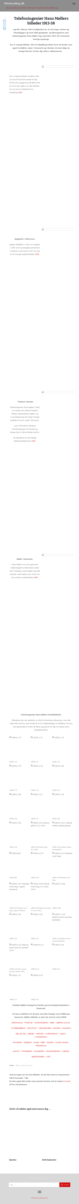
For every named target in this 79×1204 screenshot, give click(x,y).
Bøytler (24, 1137)
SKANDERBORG (53, 1051)
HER (20, 92)
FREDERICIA (41, 1045)
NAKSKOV (66, 1028)
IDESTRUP (32, 1028)
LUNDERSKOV (41, 1037)
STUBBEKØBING (18, 1028)
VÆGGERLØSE (44, 1028)
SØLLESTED (21, 1033)
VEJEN (62, 1033)
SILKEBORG (39, 1051)
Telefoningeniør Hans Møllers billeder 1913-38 (41, 20)
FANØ (36, 1042)
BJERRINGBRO (38, 1056)
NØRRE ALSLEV (63, 1022)
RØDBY (31, 1033)
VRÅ (48, 1056)
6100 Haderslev (57, 1137)
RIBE (43, 1042)
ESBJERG (28, 1042)
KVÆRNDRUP (51, 1033)
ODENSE (40, 1033)
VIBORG (65, 1051)
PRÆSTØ (28, 1022)
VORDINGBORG (41, 1022)
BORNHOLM (17, 1022)
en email (66, 1081)
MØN (52, 1022)
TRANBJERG (26, 1051)
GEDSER (56, 1028)
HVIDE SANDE (61, 1042)
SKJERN (50, 1042)
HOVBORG (17, 1042)
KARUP (16, 1051)
